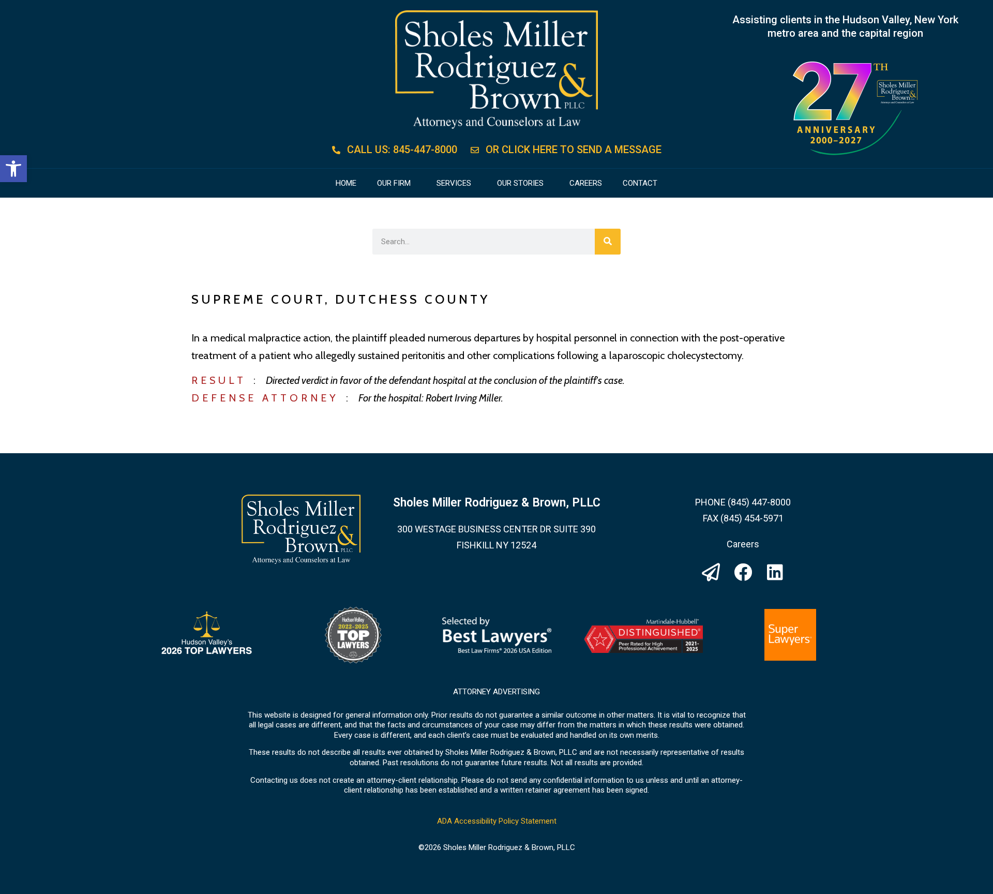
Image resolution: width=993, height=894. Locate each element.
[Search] (608, 242)
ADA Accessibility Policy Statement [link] (496, 821)
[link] (13, 168)
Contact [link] (640, 183)
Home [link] (346, 183)
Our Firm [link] (394, 183)
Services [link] (454, 183)
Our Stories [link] (520, 183)
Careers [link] (585, 183)
